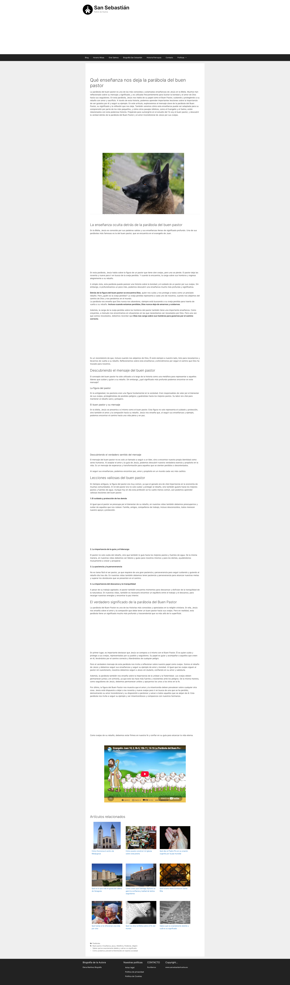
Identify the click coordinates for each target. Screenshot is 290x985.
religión (134, 946)
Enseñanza (107, 946)
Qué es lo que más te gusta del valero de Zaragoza (107, 889)
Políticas (181, 57)
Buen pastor (97, 946)
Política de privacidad (134, 972)
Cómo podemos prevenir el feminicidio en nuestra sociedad (115, 951)
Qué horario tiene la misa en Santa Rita (173, 889)
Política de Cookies (133, 976)
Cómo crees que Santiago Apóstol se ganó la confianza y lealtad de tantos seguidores (140, 891)
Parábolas (96, 943)
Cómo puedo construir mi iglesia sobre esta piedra (139, 852)
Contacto (169, 57)
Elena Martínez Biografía (92, 967)
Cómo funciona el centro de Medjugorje (103, 852)
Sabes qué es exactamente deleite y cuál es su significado (174, 927)
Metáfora (120, 946)
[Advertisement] (145, 36)
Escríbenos (151, 967)
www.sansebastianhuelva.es (176, 967)
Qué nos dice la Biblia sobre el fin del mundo (140, 927)
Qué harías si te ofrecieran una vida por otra (106, 927)
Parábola (127, 946)
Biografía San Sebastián (132, 57)
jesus (114, 946)
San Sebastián (111, 7)
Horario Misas (98, 57)
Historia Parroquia (154, 57)
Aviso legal (129, 967)
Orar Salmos (114, 57)
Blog (87, 57)
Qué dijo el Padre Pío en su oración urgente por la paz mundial (174, 852)
